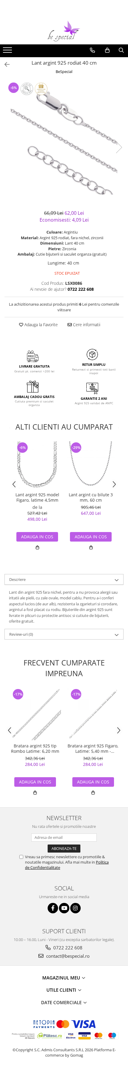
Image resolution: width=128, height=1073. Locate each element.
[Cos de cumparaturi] (107, 50)
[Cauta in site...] (121, 50)
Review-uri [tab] (21, 634)
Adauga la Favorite (40, 324)
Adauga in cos (91, 536)
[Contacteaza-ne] (92, 50)
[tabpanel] (64, 141)
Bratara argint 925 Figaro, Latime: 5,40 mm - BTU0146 (93, 748)
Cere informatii (86, 324)
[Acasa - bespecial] (64, 31)
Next (119, 147)
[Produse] (8, 51)
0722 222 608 (67, 948)
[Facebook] (53, 908)
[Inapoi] (4, 64)
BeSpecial (64, 71)
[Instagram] (75, 908)
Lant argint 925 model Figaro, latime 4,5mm (37, 497)
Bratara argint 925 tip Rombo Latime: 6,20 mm (35, 748)
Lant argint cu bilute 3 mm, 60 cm (91, 497)
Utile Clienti (61, 990)
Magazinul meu (61, 978)
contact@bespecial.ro (67, 956)
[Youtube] (64, 908)
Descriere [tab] (17, 579)
